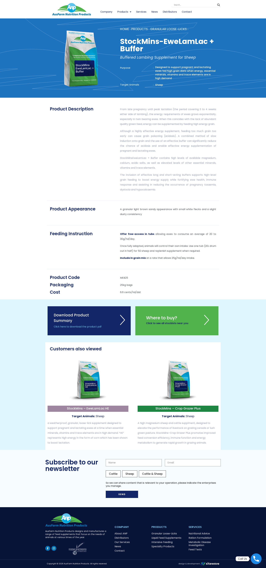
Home (124, 29)
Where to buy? (161, 318)
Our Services (122, 542)
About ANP (121, 533)
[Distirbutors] (206, 324)
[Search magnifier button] (218, 5)
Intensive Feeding (162, 542)
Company (106, 12)
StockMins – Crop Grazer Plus (178, 408)
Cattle (113, 474)
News (154, 12)
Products (122, 12)
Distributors (170, 12)
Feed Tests (195, 549)
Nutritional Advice (199, 533)
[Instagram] (53, 548)
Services (141, 12)
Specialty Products (162, 546)
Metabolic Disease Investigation (200, 543)
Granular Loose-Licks (168, 29)
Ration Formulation (200, 538)
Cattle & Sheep (152, 474)
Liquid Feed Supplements (166, 538)
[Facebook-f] (47, 548)
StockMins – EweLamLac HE (88, 408)
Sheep (129, 474)
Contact (187, 12)
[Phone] (256, 558)
